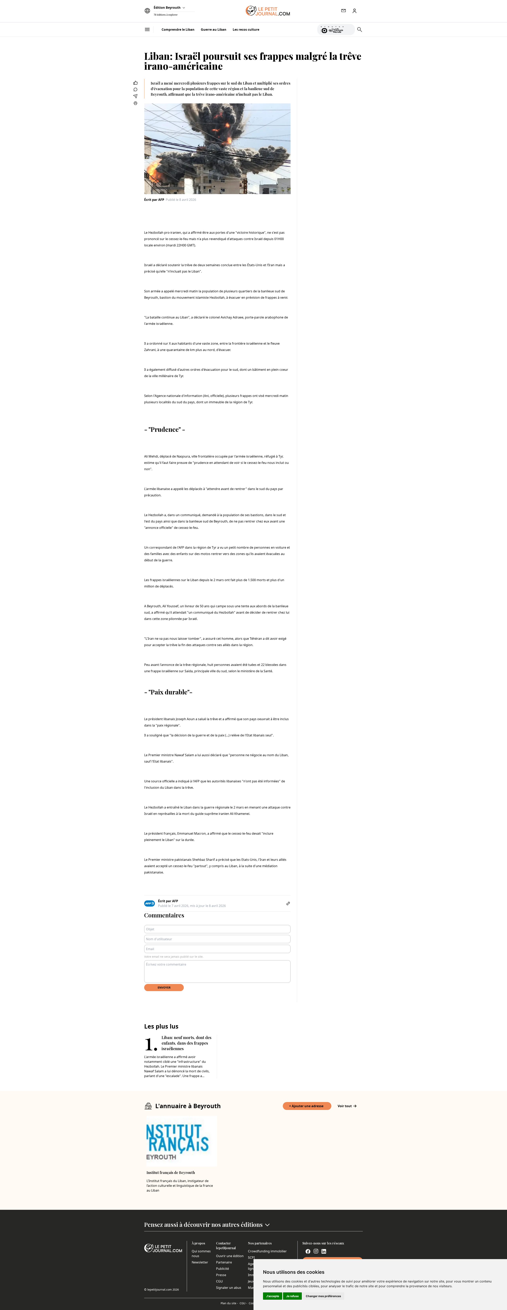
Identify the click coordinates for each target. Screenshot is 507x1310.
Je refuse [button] (292, 1296)
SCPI (251, 1257)
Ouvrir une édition (230, 1256)
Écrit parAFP (154, 199)
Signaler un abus (228, 1287)
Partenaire (224, 1262)
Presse (221, 1275)
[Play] (350, 29)
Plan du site (229, 1303)
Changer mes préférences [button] (323, 1296)
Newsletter (200, 1262)
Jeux (251, 1281)
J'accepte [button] (272, 1296)
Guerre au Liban (213, 29)
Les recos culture (246, 29)
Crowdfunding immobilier (267, 1251)
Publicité (222, 1268)
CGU (219, 1281)
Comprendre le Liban (178, 29)
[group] (349, 28)
